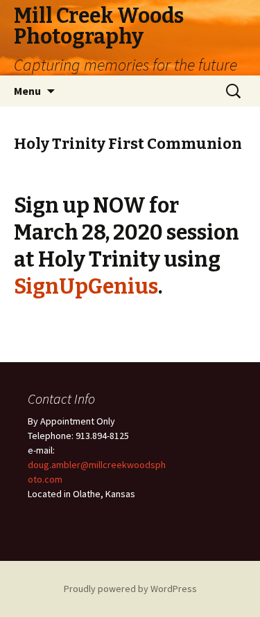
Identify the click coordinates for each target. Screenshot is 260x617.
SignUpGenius (86, 286)
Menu (27, 91)
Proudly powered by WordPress (130, 588)
